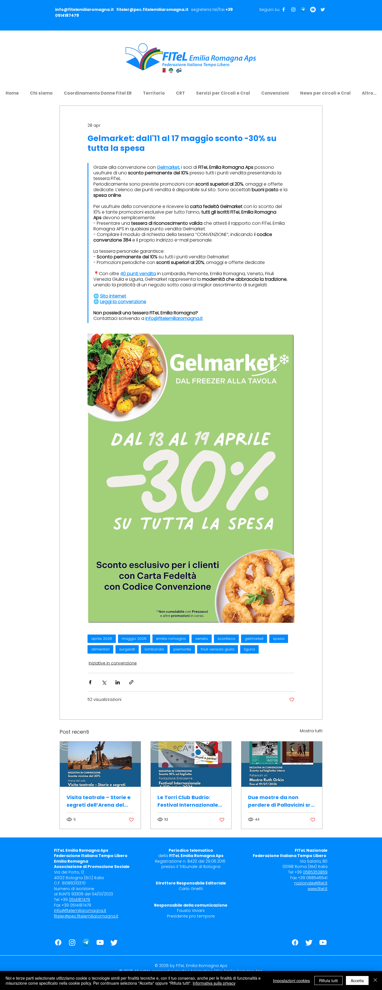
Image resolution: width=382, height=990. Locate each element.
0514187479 (67, 15)
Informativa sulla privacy (214, 983)
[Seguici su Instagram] (293, 9)
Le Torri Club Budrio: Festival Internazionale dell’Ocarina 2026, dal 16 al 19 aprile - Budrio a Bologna (189, 801)
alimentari (100, 649)
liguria (249, 649)
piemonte (182, 649)
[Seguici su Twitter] (323, 9)
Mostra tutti (311, 731)
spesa (278, 638)
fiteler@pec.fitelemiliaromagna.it (152, 9)
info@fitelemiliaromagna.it (84, 9)
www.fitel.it (317, 888)
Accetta (357, 980)
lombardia (154, 649)
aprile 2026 (101, 638)
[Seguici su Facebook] (283, 9)
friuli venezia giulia (217, 649)
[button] (41, 90)
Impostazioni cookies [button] (291, 980)
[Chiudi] (375, 980)
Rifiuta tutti (328, 980)
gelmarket (254, 638)
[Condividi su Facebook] (90, 682)
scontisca (226, 638)
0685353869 (315, 872)
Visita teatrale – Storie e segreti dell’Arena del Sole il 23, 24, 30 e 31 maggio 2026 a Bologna (99, 801)
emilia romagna (171, 638)
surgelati (127, 649)
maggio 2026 (134, 638)
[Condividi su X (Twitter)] (104, 682)
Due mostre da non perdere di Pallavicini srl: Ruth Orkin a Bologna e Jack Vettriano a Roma (280, 801)
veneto (201, 638)
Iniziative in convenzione (113, 663)
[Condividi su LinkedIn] (117, 682)
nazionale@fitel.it (310, 883)
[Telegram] (303, 9)
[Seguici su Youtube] (313, 9)
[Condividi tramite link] (131, 682)
